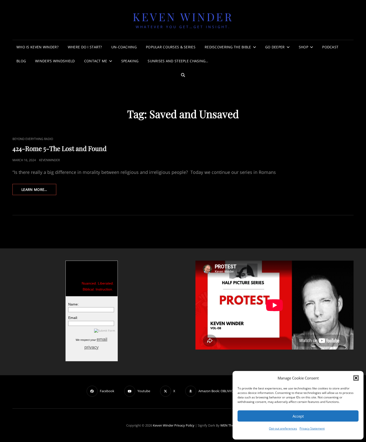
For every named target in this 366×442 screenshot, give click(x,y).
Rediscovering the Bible (228, 47)
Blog (21, 61)
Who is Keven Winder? (37, 47)
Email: (73, 318)
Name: (73, 304)
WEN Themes (230, 425)
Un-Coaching (124, 47)
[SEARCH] (183, 75)
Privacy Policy (184, 425)
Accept (298, 416)
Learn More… (38, 191)
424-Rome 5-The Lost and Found (59, 148)
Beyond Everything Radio (32, 139)
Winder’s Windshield (55, 61)
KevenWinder (49, 160)
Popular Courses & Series (170, 47)
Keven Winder (183, 16)
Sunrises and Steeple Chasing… (178, 61)
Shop (303, 47)
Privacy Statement (312, 428)
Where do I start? (85, 47)
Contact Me (95, 61)
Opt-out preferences (283, 428)
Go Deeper (275, 47)
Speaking (129, 61)
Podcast (330, 47)
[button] (356, 377)
